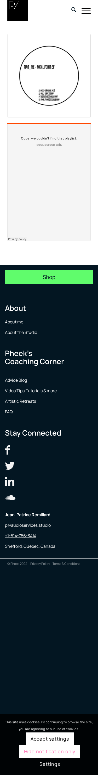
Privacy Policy (40, 563)
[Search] (71, 10)
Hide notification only (50, 751)
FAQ (9, 412)
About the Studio (21, 332)
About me (14, 322)
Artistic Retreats (20, 401)
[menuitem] (71, 10)
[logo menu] (40, 10)
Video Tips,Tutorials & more (31, 391)
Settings (49, 764)
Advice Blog (16, 380)
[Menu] (83, 10)
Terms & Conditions (66, 563)
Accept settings (50, 739)
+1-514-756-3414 (20, 536)
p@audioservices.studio (28, 525)
